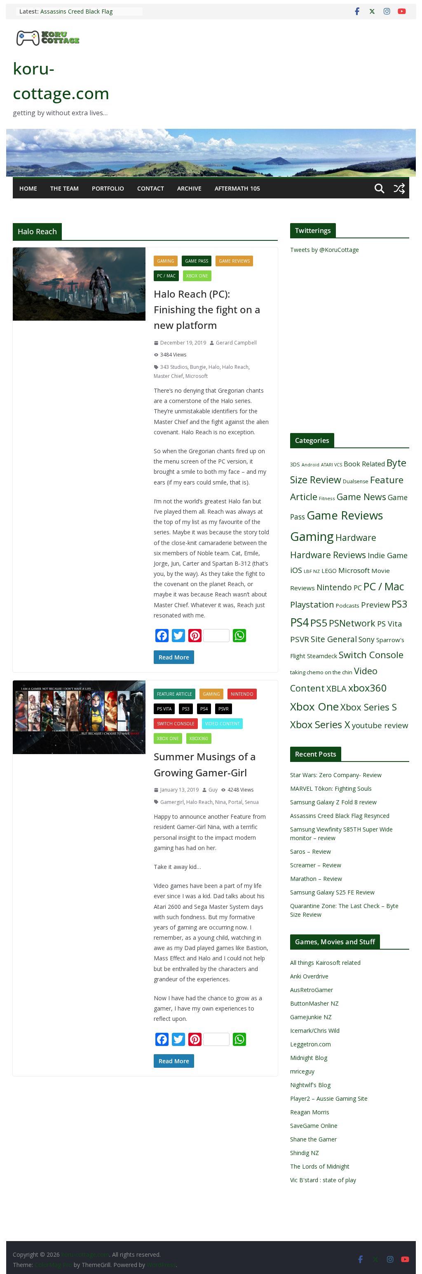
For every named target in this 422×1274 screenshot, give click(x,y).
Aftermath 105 (237, 188)
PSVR (223, 709)
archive (189, 188)
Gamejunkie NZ (311, 1017)
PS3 (186, 709)
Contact (150, 188)
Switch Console (176, 724)
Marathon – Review (316, 879)
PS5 (318, 622)
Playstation (312, 604)
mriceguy (302, 1071)
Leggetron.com (310, 1044)
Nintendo (242, 694)
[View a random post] (399, 188)
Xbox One (197, 276)
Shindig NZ (304, 1153)
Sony (367, 639)
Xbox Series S (368, 707)
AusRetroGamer (311, 990)
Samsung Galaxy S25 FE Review (332, 892)
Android (310, 465)
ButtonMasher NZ (314, 1003)
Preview (375, 604)
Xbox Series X (320, 724)
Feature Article (174, 694)
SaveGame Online (314, 1126)
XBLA (336, 688)
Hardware (355, 537)
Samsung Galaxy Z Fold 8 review (334, 802)
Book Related (364, 463)
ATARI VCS (331, 465)
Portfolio (108, 188)
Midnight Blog (308, 1058)
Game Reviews (234, 261)
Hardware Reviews (328, 555)
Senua (252, 802)
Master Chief (168, 376)
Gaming (165, 261)
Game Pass (196, 261)
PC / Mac (166, 276)
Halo (214, 366)
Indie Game (388, 555)
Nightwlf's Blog (310, 1085)
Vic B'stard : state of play (323, 1180)
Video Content (222, 724)
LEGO (329, 571)
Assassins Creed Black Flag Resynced (339, 816)
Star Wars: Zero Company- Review (336, 775)
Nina (220, 802)
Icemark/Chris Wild (315, 1030)
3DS (295, 464)
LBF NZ (312, 571)
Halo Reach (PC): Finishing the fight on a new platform (207, 309)
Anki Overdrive (309, 976)
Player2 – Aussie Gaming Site (329, 1098)
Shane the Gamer (313, 1139)
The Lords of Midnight (319, 1166)
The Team (64, 188)
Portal (235, 802)
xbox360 (199, 738)
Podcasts (347, 605)
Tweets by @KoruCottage (324, 250)
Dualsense (355, 481)
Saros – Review (310, 851)
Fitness (327, 498)
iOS (296, 570)
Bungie (198, 366)
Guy (213, 789)
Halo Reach (235, 366)
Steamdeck (322, 656)
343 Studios (174, 366)
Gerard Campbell (236, 342)
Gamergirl (172, 802)
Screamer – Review (315, 865)
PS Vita (164, 709)
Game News (361, 497)
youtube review (380, 725)
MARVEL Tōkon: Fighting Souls (331, 788)
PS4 (204, 709)
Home (28, 188)
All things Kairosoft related (325, 963)
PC (358, 587)
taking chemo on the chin (321, 672)
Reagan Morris (309, 1112)
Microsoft (196, 376)
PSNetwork (352, 623)
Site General (334, 639)
